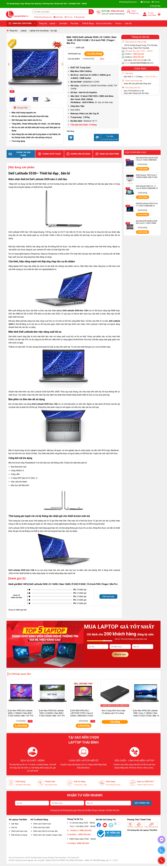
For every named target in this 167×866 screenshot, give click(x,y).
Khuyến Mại (156, 6)
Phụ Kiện (74, 23)
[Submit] (91, 11)
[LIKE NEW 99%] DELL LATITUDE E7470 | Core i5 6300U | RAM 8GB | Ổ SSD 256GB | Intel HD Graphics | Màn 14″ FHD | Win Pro (82, 715)
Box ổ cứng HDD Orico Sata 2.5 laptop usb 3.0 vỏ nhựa (113, 711)
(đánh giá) (80, 47)
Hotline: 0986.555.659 (79, 843)
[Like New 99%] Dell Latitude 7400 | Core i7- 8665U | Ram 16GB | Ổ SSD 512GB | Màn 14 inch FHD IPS (146, 714)
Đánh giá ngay (108, 596)
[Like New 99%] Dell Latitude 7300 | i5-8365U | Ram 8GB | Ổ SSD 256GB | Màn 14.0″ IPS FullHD (52, 714)
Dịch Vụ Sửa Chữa (103, 23)
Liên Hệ (128, 23)
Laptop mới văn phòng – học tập (43, 30)
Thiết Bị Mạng (88, 23)
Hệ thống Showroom (129, 2)
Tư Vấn (109, 136)
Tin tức (157, 2)
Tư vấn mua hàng (152, 14)
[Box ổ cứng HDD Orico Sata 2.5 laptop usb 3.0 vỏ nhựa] (114, 693)
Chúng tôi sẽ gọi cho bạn (110, 139)
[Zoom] (11, 89)
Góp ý (133, 11)
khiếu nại (134, 13)
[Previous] (10, 64)
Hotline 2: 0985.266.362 (80, 830)
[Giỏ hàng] (159, 14)
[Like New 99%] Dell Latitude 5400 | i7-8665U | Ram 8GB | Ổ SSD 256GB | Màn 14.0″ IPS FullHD (20, 714)
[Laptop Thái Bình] (17, 14)
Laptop (52, 23)
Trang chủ (43, 23)
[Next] (61, 64)
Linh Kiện (63, 23)
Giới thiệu (146, 2)
